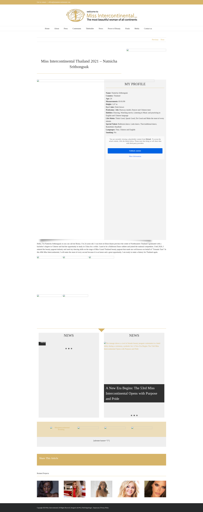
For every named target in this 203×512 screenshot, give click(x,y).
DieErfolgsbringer (87, 508)
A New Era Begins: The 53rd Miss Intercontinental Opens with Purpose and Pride (131, 393)
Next (162, 40)
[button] (157, 28)
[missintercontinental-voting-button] (141, 428)
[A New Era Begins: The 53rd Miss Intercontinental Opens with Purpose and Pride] (134, 379)
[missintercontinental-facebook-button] (88, 428)
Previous (155, 40)
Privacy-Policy (104, 508)
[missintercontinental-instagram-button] (114, 428)
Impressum (96, 508)
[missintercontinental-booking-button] (61, 428)
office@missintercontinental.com (59, 2)
